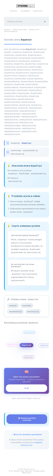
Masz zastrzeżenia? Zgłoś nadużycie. (26, 398)
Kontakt (17, 471)
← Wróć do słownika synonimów (26, 434)
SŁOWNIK (25, 11)
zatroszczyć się (17, 154)
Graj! (26, 388)
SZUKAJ (14, 11)
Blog (22, 471)
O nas (11, 471)
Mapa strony (26, 473)
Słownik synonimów (20, 29)
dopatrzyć (12, 173)
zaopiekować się (30, 150)
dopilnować (16, 150)
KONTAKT (38, 11)
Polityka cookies (39, 471)
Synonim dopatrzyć (11, 31)
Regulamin (29, 471)
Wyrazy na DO (34, 29)
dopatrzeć (15, 143)
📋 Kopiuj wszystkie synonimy (27, 419)
